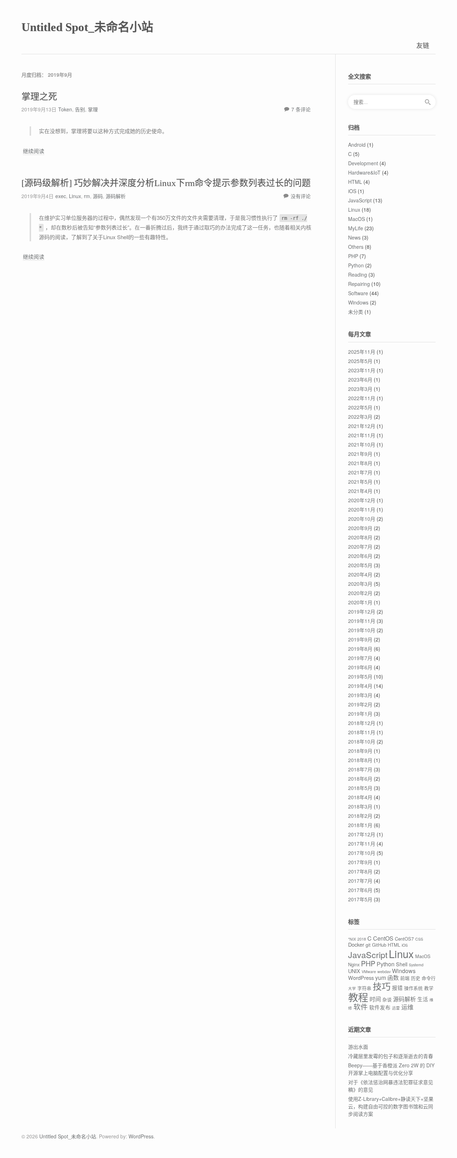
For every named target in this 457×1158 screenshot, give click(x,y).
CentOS (383, 938)
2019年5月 (360, 676)
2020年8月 (360, 537)
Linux (75, 196)
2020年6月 (360, 555)
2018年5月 (360, 787)
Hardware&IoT (364, 172)
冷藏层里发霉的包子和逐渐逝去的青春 (390, 1055)
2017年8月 (360, 871)
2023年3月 (360, 388)
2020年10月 (361, 518)
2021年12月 (361, 425)
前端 (405, 978)
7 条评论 (301, 109)
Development (363, 163)
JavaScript (360, 200)
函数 (393, 977)
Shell (401, 964)
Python (356, 265)
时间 (375, 999)
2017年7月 (360, 880)
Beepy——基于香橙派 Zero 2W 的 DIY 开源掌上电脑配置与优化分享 (391, 1069)
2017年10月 (361, 852)
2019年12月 (361, 611)
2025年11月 (361, 351)
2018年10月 (361, 741)
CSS (419, 939)
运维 (407, 1006)
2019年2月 (360, 704)
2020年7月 (360, 546)
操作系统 (413, 988)
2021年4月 (360, 490)
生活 (422, 999)
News (354, 237)
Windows (358, 302)
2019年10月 (361, 630)
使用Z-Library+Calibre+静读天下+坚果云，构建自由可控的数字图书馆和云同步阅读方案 (390, 1106)
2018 (361, 939)
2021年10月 (361, 444)
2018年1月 (360, 825)
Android (357, 144)
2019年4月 (360, 685)
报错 (397, 987)
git (368, 944)
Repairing (359, 283)
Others (355, 246)
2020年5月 (360, 565)
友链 (422, 45)
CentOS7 (404, 938)
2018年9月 (360, 750)
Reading (357, 274)
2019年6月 (360, 667)
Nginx (354, 964)
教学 (428, 988)
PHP (353, 256)
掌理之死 (39, 96)
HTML (355, 181)
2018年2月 (360, 815)
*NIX (352, 939)
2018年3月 (360, 806)
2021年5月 (360, 481)
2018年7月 (360, 769)
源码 (98, 196)
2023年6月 (360, 379)
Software (358, 293)
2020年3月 (360, 583)
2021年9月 (360, 453)
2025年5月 (360, 360)
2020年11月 (361, 509)
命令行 (429, 978)
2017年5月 (360, 899)
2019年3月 (360, 695)
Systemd (416, 964)
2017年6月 (360, 889)
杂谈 (387, 999)
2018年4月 (360, 797)
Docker (356, 944)
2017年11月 (361, 843)
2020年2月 (360, 592)
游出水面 (358, 1046)
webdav (384, 971)
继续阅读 (33, 151)
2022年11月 (361, 398)
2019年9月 (360, 639)
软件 (360, 1006)
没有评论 (301, 196)
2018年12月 (361, 722)
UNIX (354, 971)
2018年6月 (360, 778)
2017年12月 (361, 834)
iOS (352, 191)
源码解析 (116, 196)
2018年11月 (361, 732)
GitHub (379, 944)
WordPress (361, 977)
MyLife (355, 228)
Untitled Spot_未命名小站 (87, 27)
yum (380, 977)
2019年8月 (360, 648)
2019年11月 (361, 620)
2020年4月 (360, 574)
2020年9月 (360, 528)
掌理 (93, 109)
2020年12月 (361, 500)
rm (87, 196)
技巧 (382, 986)
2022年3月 (360, 416)
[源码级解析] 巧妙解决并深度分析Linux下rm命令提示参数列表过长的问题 (166, 183)
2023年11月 (361, 370)
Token (65, 109)
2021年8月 (360, 463)
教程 (358, 997)
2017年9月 (360, 862)
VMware (369, 971)
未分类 (355, 311)
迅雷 (396, 1008)
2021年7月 (360, 472)
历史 (415, 978)
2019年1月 (360, 713)
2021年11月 (361, 435)
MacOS (356, 218)
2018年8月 (360, 760)
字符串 (364, 988)
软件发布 (380, 1007)
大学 (352, 988)
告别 (80, 109)
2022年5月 (360, 407)
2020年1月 (360, 602)
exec (60, 196)
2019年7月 (360, 657)
